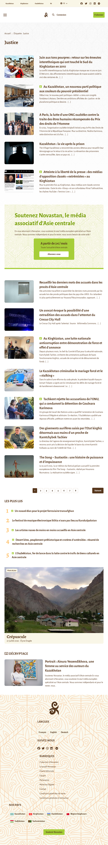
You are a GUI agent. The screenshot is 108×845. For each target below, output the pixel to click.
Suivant (97, 490)
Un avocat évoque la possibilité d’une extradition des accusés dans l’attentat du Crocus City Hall (67, 315)
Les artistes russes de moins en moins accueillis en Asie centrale (50, 530)
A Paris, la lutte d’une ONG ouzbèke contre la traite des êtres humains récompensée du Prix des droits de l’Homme (69, 119)
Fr (64, 3)
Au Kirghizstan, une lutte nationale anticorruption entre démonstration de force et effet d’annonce (70, 343)
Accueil (7, 33)
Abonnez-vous (54, 254)
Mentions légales (47, 784)
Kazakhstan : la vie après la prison (62, 144)
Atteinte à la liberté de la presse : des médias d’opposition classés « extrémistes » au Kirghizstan (70, 176)
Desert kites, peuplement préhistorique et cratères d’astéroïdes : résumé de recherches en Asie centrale (55, 542)
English (53, 732)
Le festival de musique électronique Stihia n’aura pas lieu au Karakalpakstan (54, 520)
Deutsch (64, 732)
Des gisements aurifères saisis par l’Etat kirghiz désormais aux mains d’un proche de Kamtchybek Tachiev (70, 433)
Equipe (43, 775)
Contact (43, 789)
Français (42, 732)
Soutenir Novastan (54, 832)
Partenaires (44, 780)
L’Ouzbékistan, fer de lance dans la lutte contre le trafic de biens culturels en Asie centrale (55, 555)
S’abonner (99, 15)
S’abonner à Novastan (49, 762)
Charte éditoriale (47, 771)
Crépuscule (17, 636)
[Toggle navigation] (5, 15)
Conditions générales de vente (52, 793)
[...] (61, 77)
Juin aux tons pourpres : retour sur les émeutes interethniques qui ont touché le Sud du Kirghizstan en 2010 (70, 62)
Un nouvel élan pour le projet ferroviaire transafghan (44, 511)
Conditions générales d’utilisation (54, 798)
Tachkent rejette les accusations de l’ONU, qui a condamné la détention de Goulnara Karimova (69, 403)
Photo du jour (11, 570)
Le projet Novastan (48, 767)
